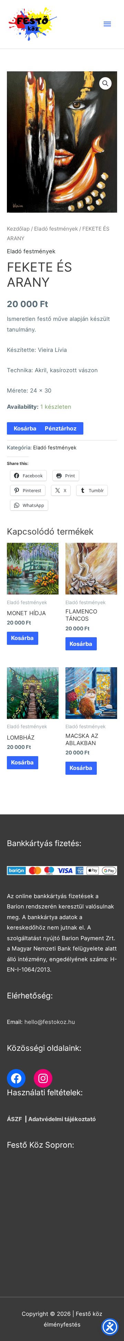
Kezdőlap (18, 228)
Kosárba (25, 428)
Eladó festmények (56, 228)
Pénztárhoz (60, 428)
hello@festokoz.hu (49, 1021)
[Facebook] (16, 1078)
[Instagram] (43, 1078)
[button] (105, 83)
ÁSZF (14, 1119)
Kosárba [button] (22, 637)
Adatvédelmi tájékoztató (62, 1119)
